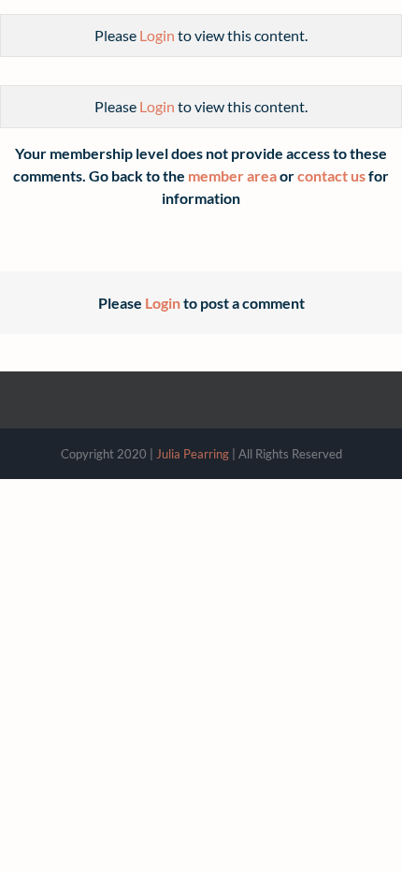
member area (232, 175)
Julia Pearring (192, 453)
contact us (331, 175)
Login (157, 35)
